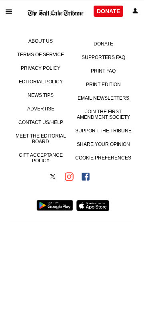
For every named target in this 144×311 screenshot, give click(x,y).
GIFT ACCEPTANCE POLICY (41, 157)
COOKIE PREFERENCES (103, 158)
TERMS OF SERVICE (40, 54)
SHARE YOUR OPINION (103, 144)
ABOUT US (40, 41)
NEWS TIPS (41, 95)
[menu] (9, 11)
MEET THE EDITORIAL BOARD (41, 138)
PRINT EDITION (103, 84)
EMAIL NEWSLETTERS (103, 98)
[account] (135, 11)
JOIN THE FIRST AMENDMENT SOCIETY (103, 114)
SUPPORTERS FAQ (103, 57)
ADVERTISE (40, 109)
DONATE (108, 11)
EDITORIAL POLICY (41, 82)
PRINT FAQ (103, 71)
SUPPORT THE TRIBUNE (103, 131)
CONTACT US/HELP (40, 122)
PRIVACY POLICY (40, 68)
